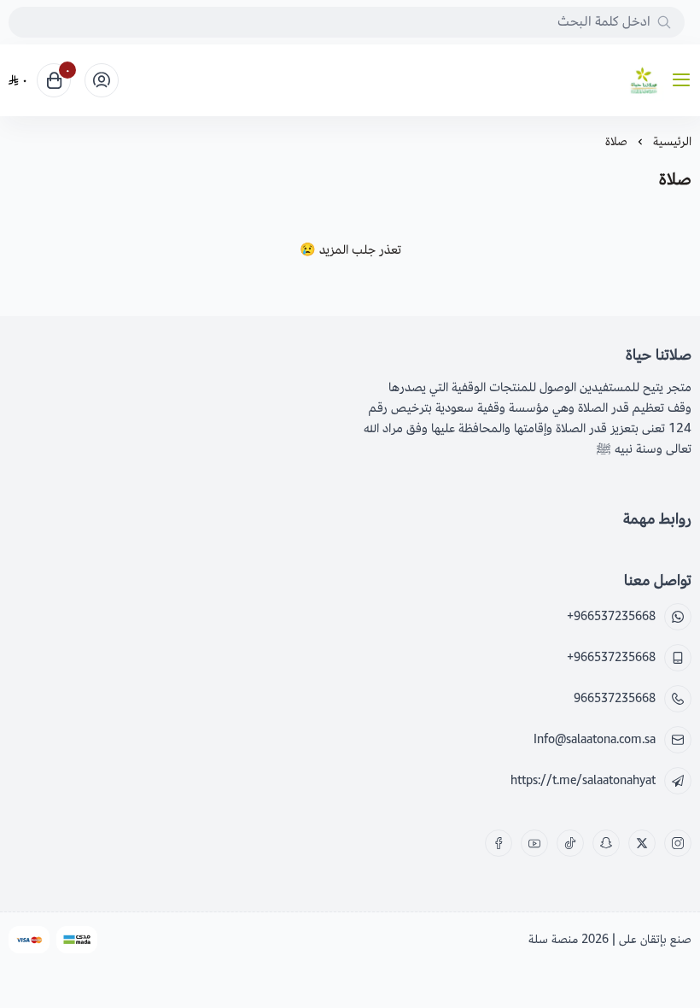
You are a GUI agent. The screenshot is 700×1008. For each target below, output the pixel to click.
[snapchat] (606, 843)
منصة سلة (553, 939)
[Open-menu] (684, 80)
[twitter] (642, 843)
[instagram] (677, 843)
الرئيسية (672, 141)
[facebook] (498, 843)
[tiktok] (570, 843)
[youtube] (534, 843)
